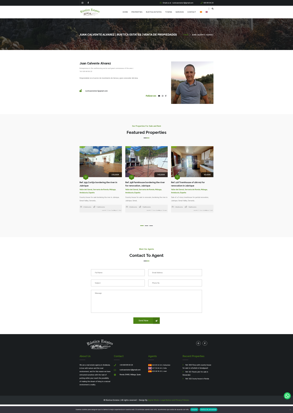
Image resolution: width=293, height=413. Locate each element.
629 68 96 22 (157, 371)
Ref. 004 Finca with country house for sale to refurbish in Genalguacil (197, 366)
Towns (168, 12)
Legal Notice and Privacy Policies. (175, 400)
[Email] (159, 96)
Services (180, 12)
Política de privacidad (208, 409)
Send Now (143, 320)
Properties (136, 12)
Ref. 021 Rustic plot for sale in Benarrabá (195, 373)
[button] (287, 395)
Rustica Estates (154, 12)
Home (125, 12)
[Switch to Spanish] (201, 12)
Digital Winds (153, 400)
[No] (290, 409)
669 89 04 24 (157, 365)
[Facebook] (88, 3)
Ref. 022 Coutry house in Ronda (197, 379)
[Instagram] (82, 3)
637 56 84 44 (157, 368)
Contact (191, 12)
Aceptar (194, 409)
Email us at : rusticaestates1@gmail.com (178, 3)
